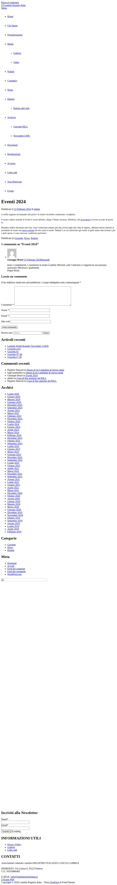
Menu (4, 8)
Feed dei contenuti (16, 568)
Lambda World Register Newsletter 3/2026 (28, 346)
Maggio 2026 (13, 399)
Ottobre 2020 (13, 496)
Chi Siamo (12, 25)
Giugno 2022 (13, 465)
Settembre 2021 (14, 476)
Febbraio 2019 (14, 531)
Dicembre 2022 (14, 457)
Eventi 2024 (32, 375)
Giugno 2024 (13, 427)
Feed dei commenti (16, 571)
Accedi (10, 566)
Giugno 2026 (13, 396)
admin (37, 209)
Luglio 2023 (13, 446)
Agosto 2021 (13, 479)
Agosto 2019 (13, 523)
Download (12, 145)
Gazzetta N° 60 (14, 354)
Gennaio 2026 (14, 402)
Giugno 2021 (13, 485)
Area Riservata (14, 181)
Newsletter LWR (21, 136)
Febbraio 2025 (14, 416)
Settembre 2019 (14, 520)
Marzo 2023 (13, 452)
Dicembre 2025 (14, 405)
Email (5, 315)
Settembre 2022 (14, 460)
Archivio (11, 117)
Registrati (11, 563)
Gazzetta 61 (13, 351)
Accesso (11, 163)
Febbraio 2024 (14, 435)
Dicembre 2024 (14, 418)
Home (10, 16)
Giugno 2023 (13, 449)
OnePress (54, 882)
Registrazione (13, 154)
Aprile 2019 (13, 529)
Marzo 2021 (13, 490)
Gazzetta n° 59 (14, 357)
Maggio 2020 (13, 504)
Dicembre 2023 (14, 438)
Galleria (17, 53)
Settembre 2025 (14, 407)
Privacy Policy (14, 844)
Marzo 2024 (13, 432)
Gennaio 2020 (14, 509)
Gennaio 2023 (14, 454)
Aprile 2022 (13, 468)
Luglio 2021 (13, 482)
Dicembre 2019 (14, 512)
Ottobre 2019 (13, 518)
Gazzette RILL (20, 126)
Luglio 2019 (13, 526)
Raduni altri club (21, 108)
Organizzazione (14, 35)
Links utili (12, 172)
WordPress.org (14, 574)
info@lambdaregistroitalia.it (24, 877)
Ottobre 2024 (13, 421)
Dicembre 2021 (14, 474)
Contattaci (12, 80)
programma (85, 220)
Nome (5, 310)
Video (16, 62)
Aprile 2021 (13, 487)
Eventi (10, 191)
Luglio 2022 (13, 463)
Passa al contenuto (10, 2)
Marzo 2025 (13, 413)
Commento (7, 304)
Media (10, 44)
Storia (10, 90)
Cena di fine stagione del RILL (31, 378)
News (27, 238)
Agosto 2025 (13, 410)
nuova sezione (28, 230)
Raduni (10, 99)
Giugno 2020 (13, 501)
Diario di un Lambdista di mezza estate (45, 370)
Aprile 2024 (13, 429)
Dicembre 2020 (14, 493)
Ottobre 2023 (13, 441)
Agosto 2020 (13, 498)
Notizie (10, 71)
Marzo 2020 (13, 507)
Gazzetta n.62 (14, 349)
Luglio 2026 (13, 394)
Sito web (5, 321)
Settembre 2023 (14, 443)
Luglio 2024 (13, 424)
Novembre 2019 (15, 515)
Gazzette (18, 238)
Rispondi (45, 259)
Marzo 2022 (13, 471)
